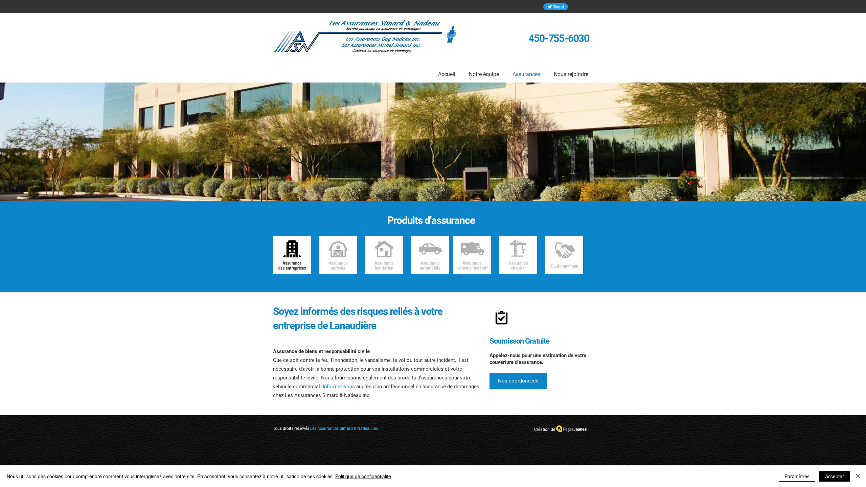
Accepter (834, 476)
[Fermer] (858, 476)
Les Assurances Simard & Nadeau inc (344, 428)
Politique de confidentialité (363, 476)
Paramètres (797, 476)
